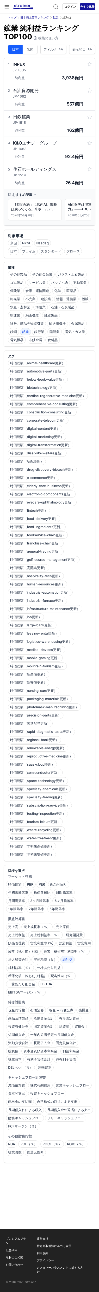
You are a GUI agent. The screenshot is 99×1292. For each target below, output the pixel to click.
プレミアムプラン (16, 1241)
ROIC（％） (76, 1144)
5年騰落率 (57, 909)
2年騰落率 (36, 909)
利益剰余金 (70, 1051)
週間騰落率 (64, 892)
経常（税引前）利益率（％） (65, 951)
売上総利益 (16, 935)
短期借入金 (16, 1035)
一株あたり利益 (49, 968)
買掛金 (79, 1026)
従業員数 (15, 1152)
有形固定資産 (69, 1018)
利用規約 (42, 1253)
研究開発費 (74, 935)
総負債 (13, 1051)
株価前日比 (42, 892)
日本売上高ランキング (34, 17)
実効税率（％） (45, 959)
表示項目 (82, 49)
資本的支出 (16, 1093)
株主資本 (15, 1059)
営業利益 (65, 943)
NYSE (26, 243)
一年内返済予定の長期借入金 (52, 1035)
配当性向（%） (62, 976)
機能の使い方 (47, 38)
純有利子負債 (66, 1059)
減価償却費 (16, 1085)
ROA (11, 1144)
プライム (29, 251)
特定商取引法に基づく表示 (54, 1246)
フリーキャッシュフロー (65, 1118)
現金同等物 (16, 1010)
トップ (12, 17)
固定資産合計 (44, 1026)
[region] (49, 210)
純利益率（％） (20, 968)
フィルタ (53, 49)
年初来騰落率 (18, 892)
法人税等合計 (18, 959)
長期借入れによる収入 (25, 1110)
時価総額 (15, 884)
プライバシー (45, 1260)
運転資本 (44, 1067)
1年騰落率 (15, 909)
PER (42, 884)
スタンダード (51, 251)
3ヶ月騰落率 (39, 901)
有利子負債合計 (38, 1059)
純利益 (67, 959)
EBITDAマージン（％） (25, 992)
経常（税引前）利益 (23, 951)
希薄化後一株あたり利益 (26, 976)
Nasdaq (42, 243)
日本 (15, 49)
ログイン (70, 6)
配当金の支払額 (20, 1102)
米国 (30, 49)
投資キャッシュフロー (47, 1093)
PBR (30, 884)
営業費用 (84, 943)
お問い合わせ (14, 1264)
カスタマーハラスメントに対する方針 (60, 1270)
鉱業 (56, 17)
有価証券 (37, 1010)
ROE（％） (28, 1144)
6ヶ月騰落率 (64, 901)
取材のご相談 (14, 1257)
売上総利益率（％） (45, 935)
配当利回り (58, 884)
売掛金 (84, 1010)
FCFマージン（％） (23, 1126)
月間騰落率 (16, 901)
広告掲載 (11, 1250)
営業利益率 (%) (41, 943)
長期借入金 (42, 1043)
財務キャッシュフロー (25, 1118)
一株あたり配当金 (21, 984)
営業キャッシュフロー (72, 1085)
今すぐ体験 (87, 6)
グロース (73, 251)
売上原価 (62, 927)
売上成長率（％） (37, 927)
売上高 (13, 927)
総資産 (64, 1026)
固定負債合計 (66, 1043)
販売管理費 (16, 943)
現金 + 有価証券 (61, 1010)
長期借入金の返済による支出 (69, 1110)
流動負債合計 (18, 1043)
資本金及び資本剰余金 (40, 1051)
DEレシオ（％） (20, 1067)
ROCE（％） (52, 1144)
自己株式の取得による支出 (57, 1102)
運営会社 (42, 1238)
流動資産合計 (44, 1018)
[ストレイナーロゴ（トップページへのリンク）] (23, 6)
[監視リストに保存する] (89, 64)
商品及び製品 (18, 1018)
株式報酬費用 (40, 1085)
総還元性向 (35, 1152)
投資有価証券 (18, 1026)
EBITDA (46, 984)
